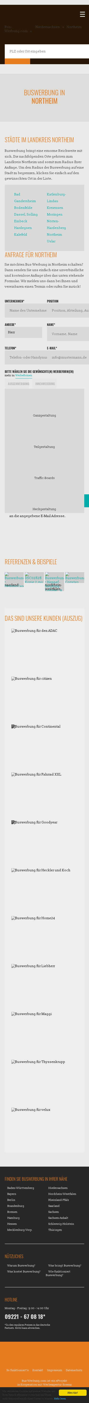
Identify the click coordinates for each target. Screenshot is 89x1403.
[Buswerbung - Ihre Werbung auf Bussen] (44, 9)
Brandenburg (15, 1206)
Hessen (12, 1224)
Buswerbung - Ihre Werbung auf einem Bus (44, 1358)
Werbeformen (23, 375)
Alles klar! (72, 1392)
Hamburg (13, 1218)
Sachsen (53, 1212)
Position (52, 301)
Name (51, 324)
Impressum (54, 1370)
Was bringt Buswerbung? (64, 1265)
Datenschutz (74, 1370)
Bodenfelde (23, 208)
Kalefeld (20, 235)
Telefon (10, 348)
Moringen (55, 214)
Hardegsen (23, 228)
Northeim (74, 27)
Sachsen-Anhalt (58, 1218)
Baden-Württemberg (20, 1188)
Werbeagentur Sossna (57, 1384)
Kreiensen (55, 208)
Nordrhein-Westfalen (62, 1194)
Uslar (51, 241)
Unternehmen (14, 301)
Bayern (11, 1194)
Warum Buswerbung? (21, 1265)
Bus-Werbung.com (16, 29)
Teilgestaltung (44, 446)
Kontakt (38, 1370)
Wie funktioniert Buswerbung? (58, 1273)
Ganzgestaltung (44, 415)
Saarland (54, 1206)
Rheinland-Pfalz (58, 1200)
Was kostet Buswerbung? (24, 1271)
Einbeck (21, 221)
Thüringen (55, 1230)
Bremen (12, 1212)
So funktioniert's (18, 1370)
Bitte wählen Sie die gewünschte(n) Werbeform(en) (39, 371)
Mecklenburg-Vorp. (20, 1230)
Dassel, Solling (26, 214)
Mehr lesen (60, 1398)
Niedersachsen (48, 27)
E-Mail (52, 348)
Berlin (11, 1200)
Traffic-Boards (44, 477)
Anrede (10, 324)
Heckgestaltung (44, 509)
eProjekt (61, 1381)
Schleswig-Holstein (61, 1224)
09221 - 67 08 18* (25, 1316)
